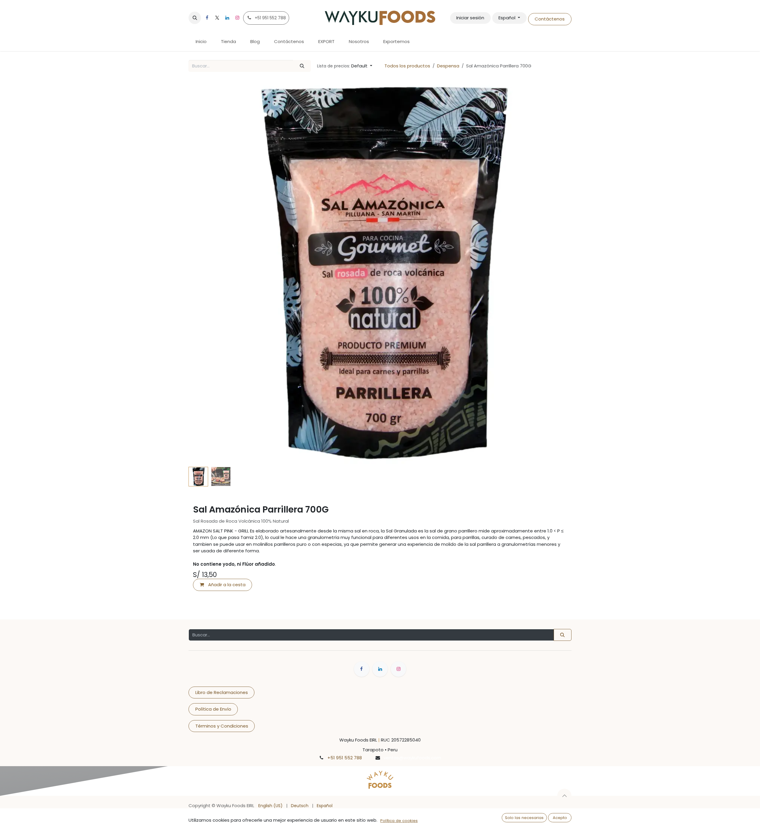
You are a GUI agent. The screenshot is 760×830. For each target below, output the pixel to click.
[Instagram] (237, 17)
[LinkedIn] (227, 17)
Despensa (448, 66)
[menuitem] (201, 42)
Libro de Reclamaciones (221, 692)
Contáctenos (550, 19)
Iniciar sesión (470, 18)
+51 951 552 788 (344, 758)
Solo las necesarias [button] (524, 817)
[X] (217, 17)
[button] (195, 18)
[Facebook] (206, 17)
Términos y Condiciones (221, 726)
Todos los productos (407, 66)
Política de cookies (399, 820)
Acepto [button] (560, 817)
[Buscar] (302, 66)
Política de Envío (213, 709)
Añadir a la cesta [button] (226, 584)
